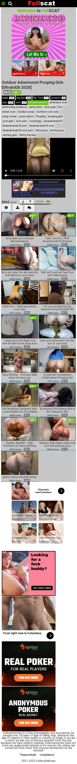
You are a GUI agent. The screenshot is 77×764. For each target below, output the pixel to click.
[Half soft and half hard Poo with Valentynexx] (57, 258)
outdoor (58, 97)
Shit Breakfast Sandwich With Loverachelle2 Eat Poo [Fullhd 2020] (19, 410)
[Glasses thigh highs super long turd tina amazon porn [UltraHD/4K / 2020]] (57, 429)
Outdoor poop (26, 111)
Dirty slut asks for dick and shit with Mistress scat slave (19, 274)
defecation (35, 107)
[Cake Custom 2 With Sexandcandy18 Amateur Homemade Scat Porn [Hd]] (57, 224)
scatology (35, 121)
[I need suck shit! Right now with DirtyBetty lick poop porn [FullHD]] (19, 326)
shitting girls (10, 135)
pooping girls (55, 116)
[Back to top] (73, 759)
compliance (47, 754)
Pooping (41, 116)
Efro (60, 107)
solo (21, 102)
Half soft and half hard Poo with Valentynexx (57, 274)
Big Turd (40, 97)
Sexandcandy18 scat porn (18, 130)
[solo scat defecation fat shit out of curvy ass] (57, 326)
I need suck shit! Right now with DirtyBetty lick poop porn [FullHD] (19, 342)
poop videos (26, 116)
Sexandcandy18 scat (41, 125)
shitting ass (57, 130)
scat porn (21, 121)
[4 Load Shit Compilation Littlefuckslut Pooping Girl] (57, 360)
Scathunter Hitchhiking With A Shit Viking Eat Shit (57, 410)
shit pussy (41, 130)
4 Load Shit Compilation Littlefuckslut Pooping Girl (57, 376)
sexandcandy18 (53, 121)
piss (7, 102)
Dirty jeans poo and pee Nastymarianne (20, 240)
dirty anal (50, 107)
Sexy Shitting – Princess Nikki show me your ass (19, 376)
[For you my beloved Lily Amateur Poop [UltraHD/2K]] (57, 292)
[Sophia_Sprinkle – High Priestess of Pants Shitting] (19, 429)
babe (8, 97)
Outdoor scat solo (48, 111)
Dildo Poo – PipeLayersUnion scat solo (20, 308)
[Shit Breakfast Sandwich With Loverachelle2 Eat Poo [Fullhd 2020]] (19, 394)
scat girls (8, 121)
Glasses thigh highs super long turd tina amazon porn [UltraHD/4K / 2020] (57, 444)
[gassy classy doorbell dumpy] (19, 463)
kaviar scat (9, 111)
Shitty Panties (27, 135)
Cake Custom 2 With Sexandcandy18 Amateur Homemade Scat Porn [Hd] (57, 240)
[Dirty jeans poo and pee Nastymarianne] (19, 224)
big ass (23, 97)
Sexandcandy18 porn (15, 125)
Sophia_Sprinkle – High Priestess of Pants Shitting (20, 444)
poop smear (10, 116)
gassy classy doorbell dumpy (20, 477)
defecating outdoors (15, 107)
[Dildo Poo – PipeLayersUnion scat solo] (19, 292)
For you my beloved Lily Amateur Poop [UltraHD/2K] (57, 308)
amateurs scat (58, 102)
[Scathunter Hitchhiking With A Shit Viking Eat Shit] (57, 394)
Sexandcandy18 (38, 102)
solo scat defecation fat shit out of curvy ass (57, 342)
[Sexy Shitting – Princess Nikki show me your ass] (19, 360)
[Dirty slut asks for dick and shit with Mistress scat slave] (19, 258)
